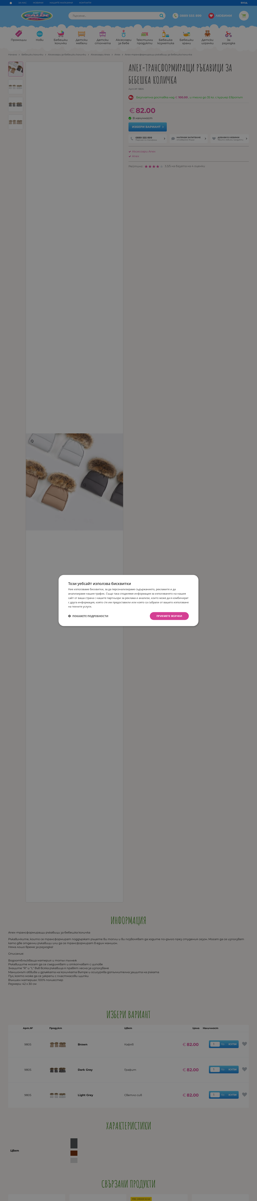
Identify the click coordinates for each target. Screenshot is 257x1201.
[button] (88, 616)
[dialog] (128, 600)
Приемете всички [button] (169, 616)
